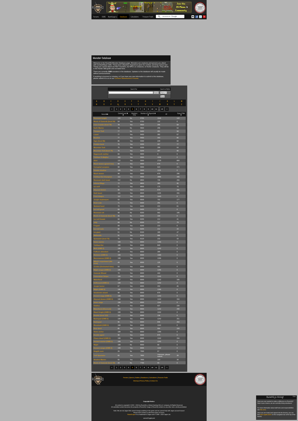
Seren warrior (99, 242)
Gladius (97, 306)
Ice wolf (97, 186)
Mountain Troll (99, 147)
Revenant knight (100, 118)
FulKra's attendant (101, 252)
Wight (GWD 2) (99, 289)
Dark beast (98, 193)
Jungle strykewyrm (101, 199)
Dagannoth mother (101, 154)
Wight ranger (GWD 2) (102, 270)
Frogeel (97, 226)
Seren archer (99, 332)
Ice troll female (99, 219)
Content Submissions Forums (126, 78)
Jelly (95, 222)
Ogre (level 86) (99, 141)
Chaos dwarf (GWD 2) (102, 338)
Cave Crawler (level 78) (103, 125)
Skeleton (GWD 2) (101, 255)
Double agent (99, 335)
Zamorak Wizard (100, 273)
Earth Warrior (99, 128)
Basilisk (97, 138)
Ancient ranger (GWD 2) (103, 348)
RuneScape (131, 414)
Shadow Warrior (100, 360)
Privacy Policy (144, 381)
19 (162, 109)
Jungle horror (99, 286)
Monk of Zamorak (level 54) (104, 121)
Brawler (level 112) (101, 315)
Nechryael (98, 322)
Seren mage (98, 302)
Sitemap (136, 381)
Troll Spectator (99, 355)
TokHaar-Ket (98, 245)
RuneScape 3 (112, 16)
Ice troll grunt (99, 209)
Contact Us (154, 381)
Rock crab (98, 203)
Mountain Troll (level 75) (103, 151)
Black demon (99, 173)
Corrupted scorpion (101, 167)
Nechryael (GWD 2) (101, 319)
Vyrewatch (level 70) (101, 239)
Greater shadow (100, 170)
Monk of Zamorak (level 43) (104, 363)
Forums (96, 16)
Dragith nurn (99, 351)
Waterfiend (98, 280)
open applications (266, 414)
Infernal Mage (99, 183)
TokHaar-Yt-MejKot (101, 157)
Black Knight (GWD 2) (102, 312)
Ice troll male (99, 229)
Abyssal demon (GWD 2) (103, 299)
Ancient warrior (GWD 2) (103, 341)
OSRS (104, 16)
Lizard (96, 134)
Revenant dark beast (102, 180)
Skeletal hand (99, 206)
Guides (137, 377)
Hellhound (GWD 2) (101, 283)
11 (156, 109)
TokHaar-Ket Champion (103, 177)
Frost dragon (99, 196)
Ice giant (97, 232)
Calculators (135, 16)
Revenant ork (99, 213)
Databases (123, 16)
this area (263, 410)
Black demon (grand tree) (104, 164)
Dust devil (98, 328)
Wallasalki (98, 235)
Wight (96, 345)
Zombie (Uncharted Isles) (104, 266)
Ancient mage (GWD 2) (103, 296)
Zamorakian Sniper (101, 276)
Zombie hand (99, 144)
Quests (131, 377)
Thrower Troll (99, 131)
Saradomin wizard (101, 293)
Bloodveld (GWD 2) (101, 325)
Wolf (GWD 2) (99, 248)
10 (152, 109)
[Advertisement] (149, 38)
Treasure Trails (147, 16)
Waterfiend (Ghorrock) (102, 309)
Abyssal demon (100, 190)
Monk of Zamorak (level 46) (104, 216)
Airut (95, 160)
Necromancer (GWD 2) (102, 258)
